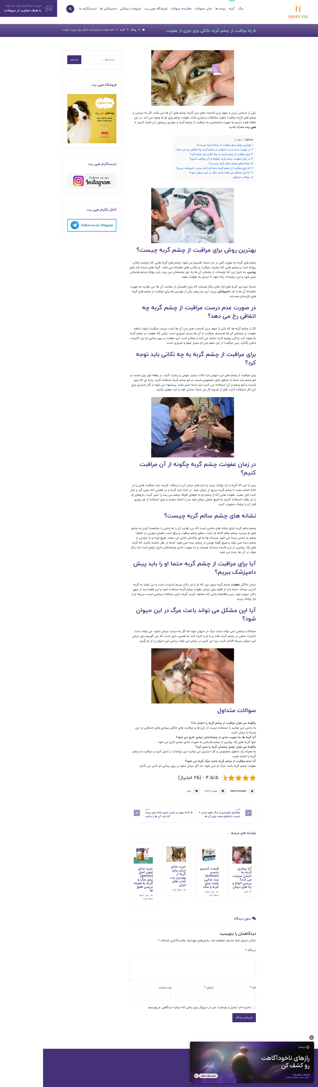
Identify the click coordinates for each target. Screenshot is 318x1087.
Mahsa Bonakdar (238, 791)
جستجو (74, 59)
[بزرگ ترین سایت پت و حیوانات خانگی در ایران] (298, 12)
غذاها (207, 892)
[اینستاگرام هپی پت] (91, 181)
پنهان (239, 139)
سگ (213, 892)
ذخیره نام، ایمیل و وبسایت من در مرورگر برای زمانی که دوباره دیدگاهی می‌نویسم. (199, 1007)
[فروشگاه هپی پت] (91, 118)
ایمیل (209, 987)
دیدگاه (250, 950)
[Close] (311, 1037)
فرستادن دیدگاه (244, 1017)
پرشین (252, 272)
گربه (189, 791)
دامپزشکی (223, 291)
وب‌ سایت (165, 987)
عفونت (235, 585)
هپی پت (250, 127)
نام (253, 987)
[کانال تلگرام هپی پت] (91, 225)
